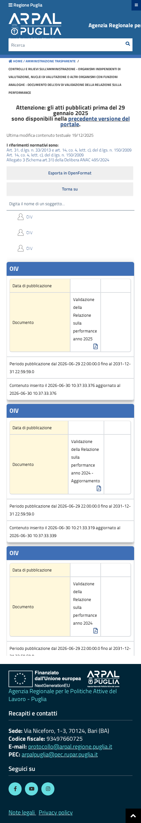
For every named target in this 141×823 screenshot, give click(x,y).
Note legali (22, 812)
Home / (19, 61)
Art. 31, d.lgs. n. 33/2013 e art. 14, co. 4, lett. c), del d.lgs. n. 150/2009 (69, 150)
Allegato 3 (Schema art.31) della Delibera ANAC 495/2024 (58, 159)
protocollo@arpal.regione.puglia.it (70, 746)
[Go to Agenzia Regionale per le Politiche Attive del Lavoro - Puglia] (64, 679)
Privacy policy (56, 812)
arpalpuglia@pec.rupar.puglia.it (60, 754)
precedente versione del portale (95, 121)
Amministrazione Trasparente (50, 61)
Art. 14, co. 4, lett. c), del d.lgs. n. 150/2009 (45, 154)
